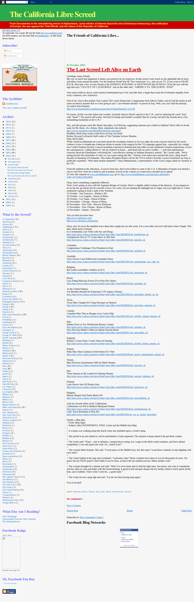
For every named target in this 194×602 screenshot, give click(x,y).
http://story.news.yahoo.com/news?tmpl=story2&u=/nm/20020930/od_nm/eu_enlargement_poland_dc (115, 354)
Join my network (129, 545)
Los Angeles (7, 392)
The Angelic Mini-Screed (17, 167)
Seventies (6, 453)
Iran (4, 366)
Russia (5, 441)
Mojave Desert (8, 404)
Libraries (6, 389)
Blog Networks (125, 530)
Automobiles (8, 252)
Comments (11, 56)
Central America (9, 270)
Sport (5, 461)
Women (6, 497)
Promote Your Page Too (11, 570)
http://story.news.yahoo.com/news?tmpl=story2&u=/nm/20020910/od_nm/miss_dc (106, 327)
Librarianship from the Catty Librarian (19, 519)
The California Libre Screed (52, 14)
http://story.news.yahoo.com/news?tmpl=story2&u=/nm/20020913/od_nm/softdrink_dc (108, 398)
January (11, 196)
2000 (8, 202)
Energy (5, 304)
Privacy (6, 430)
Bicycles (6, 258)
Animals (6, 234)
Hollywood (7, 353)
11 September (8, 219)
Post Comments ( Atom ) (91, 517)
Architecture (8, 240)
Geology (6, 330)
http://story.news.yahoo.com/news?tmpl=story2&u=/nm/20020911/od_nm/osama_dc (107, 272)
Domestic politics (80, 492)
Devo (5, 286)
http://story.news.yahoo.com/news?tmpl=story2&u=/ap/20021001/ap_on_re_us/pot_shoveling (111, 414)
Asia (4, 247)
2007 (8, 140)
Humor (92, 492)
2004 (8, 149)
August (11, 181)
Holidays (6, 350)
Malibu (5, 394)
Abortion (6, 222)
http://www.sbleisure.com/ (79, 218)
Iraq (98, 492)
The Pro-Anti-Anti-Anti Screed (19, 170)
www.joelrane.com (52, 33)
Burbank (6, 260)
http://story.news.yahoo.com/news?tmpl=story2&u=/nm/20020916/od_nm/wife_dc (106, 365)
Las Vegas (7, 386)
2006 (8, 143)
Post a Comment (74, 505)
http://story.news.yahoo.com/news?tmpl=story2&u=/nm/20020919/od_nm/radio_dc (106, 283)
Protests (128, 492)
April (10, 190)
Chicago (6, 273)
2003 (8, 152)
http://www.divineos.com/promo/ (82, 220)
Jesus (4, 379)
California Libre (126, 535)
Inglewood (7, 361)
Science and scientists (11, 451)
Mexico (5, 402)
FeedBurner (43, 35)
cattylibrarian (11, 103)
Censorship (7, 268)
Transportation (9, 495)
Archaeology (8, 237)
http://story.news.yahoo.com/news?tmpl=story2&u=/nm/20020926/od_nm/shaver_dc (107, 387)
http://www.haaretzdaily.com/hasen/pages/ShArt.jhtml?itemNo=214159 (101, 109)
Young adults (8, 502)
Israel (102, 492)
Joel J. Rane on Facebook (10, 583)
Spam (5, 459)
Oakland (6, 422)
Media (5, 399)
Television (7, 471)
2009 (8, 134)
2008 (8, 137)
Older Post (186, 510)
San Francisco (8, 443)
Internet (6, 363)
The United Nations (11, 489)
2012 (8, 124)
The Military (8, 479)
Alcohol (6, 232)
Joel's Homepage (9, 516)
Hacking (6, 340)
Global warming (9, 337)
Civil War (6, 278)
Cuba (4, 283)
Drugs (5, 294)
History (5, 348)
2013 (8, 121)
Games (5, 325)
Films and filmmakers (12, 314)
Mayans (6, 397)
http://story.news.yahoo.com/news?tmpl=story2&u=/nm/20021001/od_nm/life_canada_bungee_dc (114, 316)
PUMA (5, 435)
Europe (5, 307)
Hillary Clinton (9, 345)
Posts (9, 51)
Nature (5, 410)
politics (131, 539)
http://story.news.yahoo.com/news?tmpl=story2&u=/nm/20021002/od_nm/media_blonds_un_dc (112, 294)
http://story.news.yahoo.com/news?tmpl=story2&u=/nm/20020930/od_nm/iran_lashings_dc (110, 376)
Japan (5, 376)
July (10, 184)
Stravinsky (7, 464)
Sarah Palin (7, 448)
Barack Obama (9, 255)
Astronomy (7, 250)
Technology (7, 469)
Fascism (6, 312)
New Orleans (8, 412)
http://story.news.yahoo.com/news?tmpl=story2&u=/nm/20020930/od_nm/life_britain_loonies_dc (113, 343)
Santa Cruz (7, 446)
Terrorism (7, 474)
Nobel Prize (7, 417)
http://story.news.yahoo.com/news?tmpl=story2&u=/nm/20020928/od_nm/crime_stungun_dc (111, 305)
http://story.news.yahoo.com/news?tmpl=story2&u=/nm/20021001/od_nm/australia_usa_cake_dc (113, 261)
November (12, 162)
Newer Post (72, 510)
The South (7, 487)
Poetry (5, 428)
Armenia (6, 242)
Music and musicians (115, 492)
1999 (8, 205)
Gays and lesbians (10, 327)
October (11, 165)
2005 (8, 146)
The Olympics (8, 482)
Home (130, 510)
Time (5, 492)
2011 (8, 128)
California (124, 539)
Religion (6, 438)
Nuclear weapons (10, 420)
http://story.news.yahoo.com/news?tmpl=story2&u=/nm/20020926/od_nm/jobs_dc (106, 240)
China (5, 276)
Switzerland (7, 466)
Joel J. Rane (7, 535)
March (11, 193)
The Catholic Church (11, 477)
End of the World (10, 299)
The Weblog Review (11, 521)
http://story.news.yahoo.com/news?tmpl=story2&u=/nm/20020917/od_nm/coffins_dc (107, 332)
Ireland (5, 371)
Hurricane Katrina (10, 358)
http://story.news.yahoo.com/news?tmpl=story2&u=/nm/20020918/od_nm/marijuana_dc (109, 409)
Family (5, 309)
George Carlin (8, 332)
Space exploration (10, 456)
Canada (5, 265)
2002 (8, 156)
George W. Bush (9, 335)
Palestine (6, 425)
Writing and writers (11, 500)
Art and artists (8, 245)
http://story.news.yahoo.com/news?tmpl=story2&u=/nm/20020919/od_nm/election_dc (108, 234)
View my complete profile (14, 108)
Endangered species (11, 301)
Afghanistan (7, 227)
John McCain (8, 384)
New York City (9, 415)
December (12, 159)
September (12, 178)
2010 (8, 131)
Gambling (7, 322)
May (10, 187)
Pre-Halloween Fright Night (18, 173)
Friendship (7, 319)
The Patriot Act (9, 484)
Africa (5, 229)
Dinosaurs (7, 289)
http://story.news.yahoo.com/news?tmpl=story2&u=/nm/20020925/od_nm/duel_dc (106, 250)
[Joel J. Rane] (11, 567)
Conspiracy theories (11, 281)
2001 (8, 199)
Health (5, 343)
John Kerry (7, 381)
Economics (7, 296)
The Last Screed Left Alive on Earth (104, 69)
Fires (4, 317)
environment (125, 541)
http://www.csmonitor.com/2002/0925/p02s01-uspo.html (94, 130)
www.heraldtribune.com (101, 174)
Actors (5, 224)
